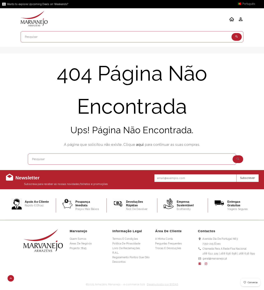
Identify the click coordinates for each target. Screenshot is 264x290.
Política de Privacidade (126, 243)
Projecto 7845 (78, 248)
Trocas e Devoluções (168, 248)
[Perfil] (240, 20)
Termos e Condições (125, 238)
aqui (140, 144)
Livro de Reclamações (126, 248)
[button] (248, 4)
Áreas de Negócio (81, 243)
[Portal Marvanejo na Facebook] (201, 263)
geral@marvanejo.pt (215, 258)
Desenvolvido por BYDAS (162, 284)
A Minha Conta (164, 238)
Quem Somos (78, 238)
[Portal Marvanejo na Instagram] (207, 263)
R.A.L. (115, 252)
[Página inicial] (36, 19)
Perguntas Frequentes (168, 243)
